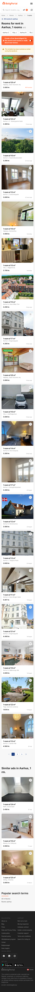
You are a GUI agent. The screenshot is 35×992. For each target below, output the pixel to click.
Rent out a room (22, 921)
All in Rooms (5, 899)
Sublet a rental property (25, 930)
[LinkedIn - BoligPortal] (9, 956)
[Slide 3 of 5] (17, 78)
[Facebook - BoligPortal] (3, 956)
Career (3, 942)
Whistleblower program (8, 939)
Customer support (23, 933)
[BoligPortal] (9, 3)
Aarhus (20, 15)
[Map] (32, 10)
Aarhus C (6, 32)
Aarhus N (23, 32)
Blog (2, 924)
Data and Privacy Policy (8, 930)
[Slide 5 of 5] (19, 78)
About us (4, 921)
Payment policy (6, 936)
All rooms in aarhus (11, 19)
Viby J (14, 32)
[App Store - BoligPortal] (19, 965)
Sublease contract (23, 927)
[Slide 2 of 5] (16, 78)
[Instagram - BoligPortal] (14, 956)
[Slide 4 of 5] (18, 78)
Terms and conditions (24, 936)
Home (3, 15)
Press (3, 927)
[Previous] (8, 754)
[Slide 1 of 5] (15, 78)
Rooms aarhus (6, 902)
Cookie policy (5, 933)
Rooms (12, 15)
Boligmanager (5, 945)
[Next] (26, 754)
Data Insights (5, 948)
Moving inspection (23, 924)
